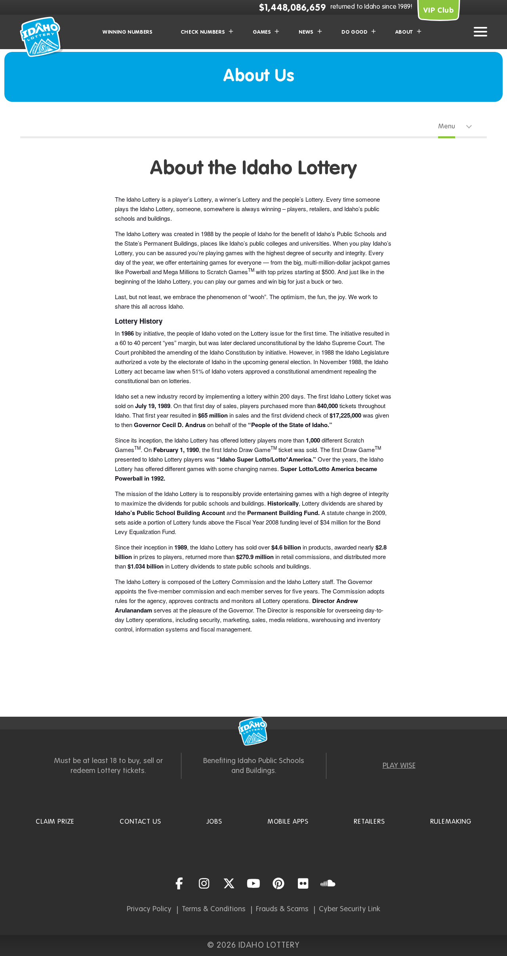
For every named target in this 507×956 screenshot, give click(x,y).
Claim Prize (55, 822)
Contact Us (140, 822)
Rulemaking (451, 822)
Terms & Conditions (214, 909)
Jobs (214, 822)
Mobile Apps (288, 822)
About (404, 32)
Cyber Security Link (349, 909)
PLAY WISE (399, 765)
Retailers (369, 822)
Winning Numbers (128, 32)
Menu (446, 126)
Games (262, 32)
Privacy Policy (149, 909)
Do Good (354, 32)
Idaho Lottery (253, 731)
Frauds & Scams (282, 909)
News (306, 32)
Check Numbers (203, 32)
